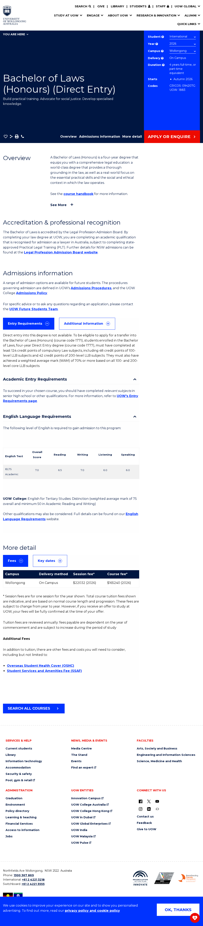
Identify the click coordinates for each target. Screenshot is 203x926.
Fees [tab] (12, 561)
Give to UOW (146, 829)
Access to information (22, 830)
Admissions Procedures (91, 288)
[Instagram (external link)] (140, 808)
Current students (19, 748)
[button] (5, 136)
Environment (15, 804)
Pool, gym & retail (19, 780)
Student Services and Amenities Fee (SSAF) (44, 671)
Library (117, 6)
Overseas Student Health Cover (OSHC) (40, 666)
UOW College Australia (88, 804)
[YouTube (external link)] (157, 801)
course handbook (78, 194)
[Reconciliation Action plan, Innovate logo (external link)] (140, 878)
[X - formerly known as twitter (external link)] (149, 801)
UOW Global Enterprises (89, 823)
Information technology (24, 761)
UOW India (79, 830)
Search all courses (29, 708)
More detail (132, 136)
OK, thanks (178, 909)
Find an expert (82, 767)
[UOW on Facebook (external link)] (140, 801)
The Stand (79, 755)
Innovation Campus (86, 798)
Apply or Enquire (169, 136)
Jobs (9, 836)
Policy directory (17, 811)
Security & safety (19, 774)
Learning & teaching (21, 817)
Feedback (144, 823)
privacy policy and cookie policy (92, 911)
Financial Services (19, 823)
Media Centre (81, 748)
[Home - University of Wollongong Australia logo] (14, 15)
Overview (68, 136)
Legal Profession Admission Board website (61, 252)
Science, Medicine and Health (159, 761)
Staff (161, 6)
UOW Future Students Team (33, 309)
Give (100, 6)
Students (138, 6)
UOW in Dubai (81, 817)
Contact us (145, 816)
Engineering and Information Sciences (166, 755)
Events (76, 761)
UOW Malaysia (82, 836)
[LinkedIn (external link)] (149, 808)
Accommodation (18, 767)
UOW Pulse (79, 842)
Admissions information (99, 136)
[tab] (28, 324)
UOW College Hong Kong (90, 811)
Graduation (14, 798)
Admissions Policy (31, 293)
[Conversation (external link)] (157, 808)
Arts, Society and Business (157, 748)
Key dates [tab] (46, 561)
